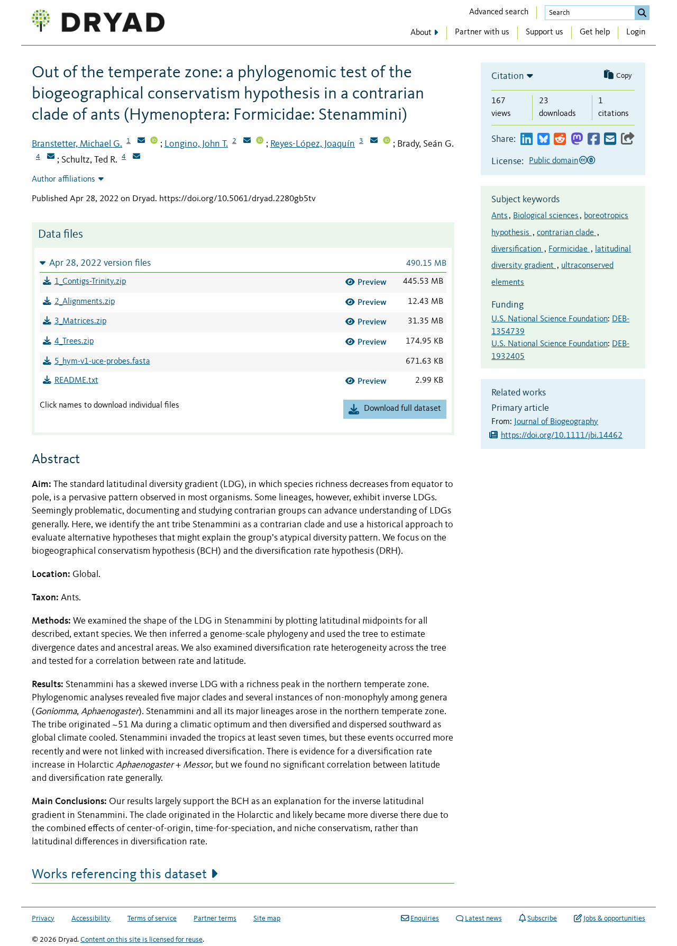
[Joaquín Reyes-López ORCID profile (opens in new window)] (386, 141)
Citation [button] (507, 76)
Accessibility (91, 918)
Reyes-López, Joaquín (312, 144)
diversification (517, 249)
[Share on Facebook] (594, 139)
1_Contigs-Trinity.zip (90, 281)
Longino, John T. (196, 144)
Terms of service (152, 918)
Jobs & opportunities (614, 918)
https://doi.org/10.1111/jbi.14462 (562, 435)
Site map (266, 918)
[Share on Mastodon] (577, 139)
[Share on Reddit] (560, 139)
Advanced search (498, 12)
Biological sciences (546, 216)
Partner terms (215, 918)
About (421, 33)
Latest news (483, 918)
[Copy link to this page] (628, 139)
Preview (372, 282)
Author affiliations (63, 179)
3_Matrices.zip (80, 321)
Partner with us (482, 32)
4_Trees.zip (74, 341)
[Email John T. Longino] (247, 141)
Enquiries (424, 918)
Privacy (43, 918)
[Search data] (642, 12)
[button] (243, 263)
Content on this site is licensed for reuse (141, 939)
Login (635, 32)
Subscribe (542, 918)
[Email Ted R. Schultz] (136, 157)
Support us (544, 32)
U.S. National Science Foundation (549, 319)
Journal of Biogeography (556, 422)
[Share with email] (610, 139)
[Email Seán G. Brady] (50, 157)
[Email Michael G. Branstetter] (141, 141)
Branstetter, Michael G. (77, 144)
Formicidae (569, 249)
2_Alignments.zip (84, 302)
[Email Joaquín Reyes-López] (374, 141)
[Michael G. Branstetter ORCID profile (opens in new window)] (154, 141)
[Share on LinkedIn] (526, 139)
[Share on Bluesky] (543, 139)
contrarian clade (566, 233)
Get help (595, 32)
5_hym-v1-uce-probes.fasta (102, 361)
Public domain (553, 161)
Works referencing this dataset (119, 874)
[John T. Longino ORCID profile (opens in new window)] (259, 141)
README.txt (76, 380)
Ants (499, 216)
